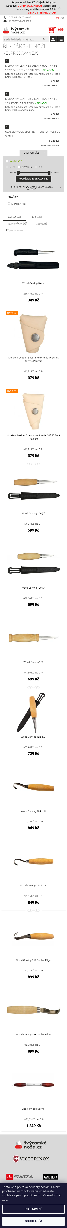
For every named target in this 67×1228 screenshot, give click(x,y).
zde (4, 1199)
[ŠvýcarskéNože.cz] (18, 30)
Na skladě (15, 161)
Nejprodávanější (17, 224)
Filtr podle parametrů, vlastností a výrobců (32, 188)
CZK (58, 18)
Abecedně (41, 224)
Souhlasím (33, 1221)
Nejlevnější (14, 217)
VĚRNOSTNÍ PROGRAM (42, 12)
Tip (40, 167)
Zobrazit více (31, 153)
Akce (12, 167)
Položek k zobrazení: (33, 178)
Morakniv (18, 203)
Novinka (27, 167)
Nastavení (33, 1209)
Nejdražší (36, 217)
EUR (62, 18)
